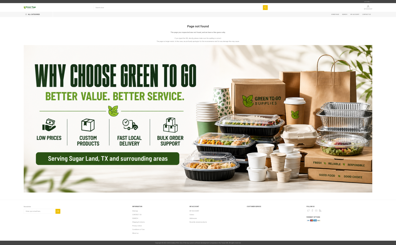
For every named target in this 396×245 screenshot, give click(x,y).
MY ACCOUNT (368, 9)
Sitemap (135, 211)
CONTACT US (366, 14)
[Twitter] (308, 210)
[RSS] (320, 210)
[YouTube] (316, 210)
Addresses (193, 218)
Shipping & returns (138, 222)
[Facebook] (312, 210)
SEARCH (344, 14)
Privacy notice (137, 226)
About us (135, 233)
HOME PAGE (335, 14)
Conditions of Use (138, 229)
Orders (192, 215)
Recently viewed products (198, 222)
